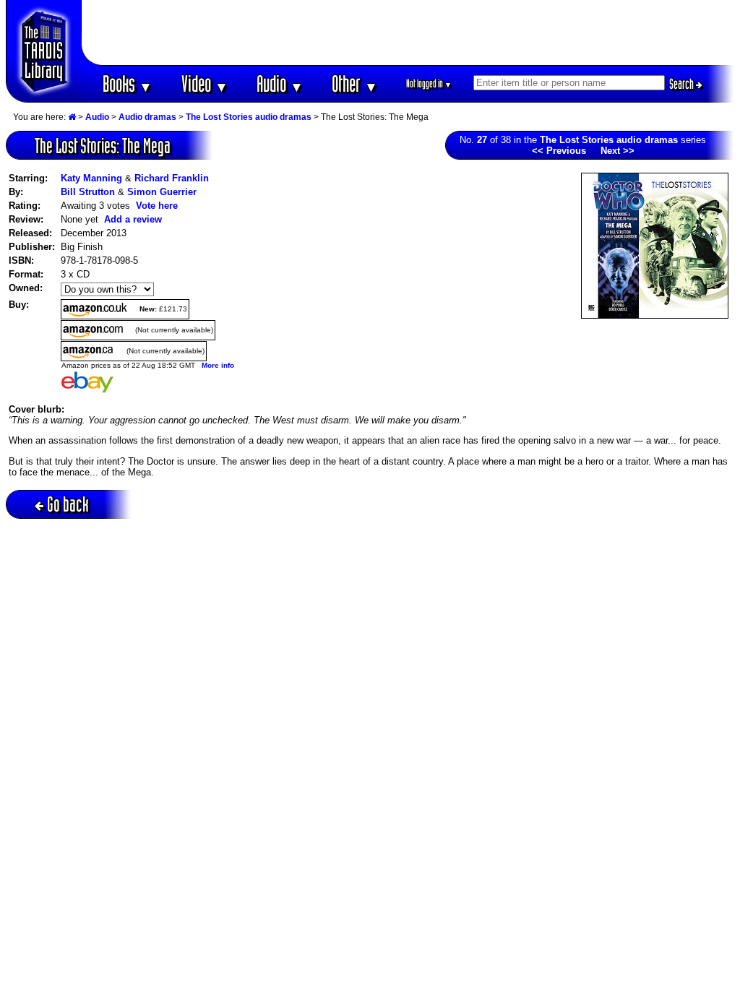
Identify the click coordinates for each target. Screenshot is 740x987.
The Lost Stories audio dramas (248, 117)
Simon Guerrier (162, 191)
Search (682, 84)
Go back (68, 504)
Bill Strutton (88, 191)
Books (127, 83)
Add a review (133, 219)
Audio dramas (147, 117)
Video (204, 83)
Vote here (157, 205)
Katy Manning (91, 178)
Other (355, 83)
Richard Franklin (171, 178)
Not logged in (429, 83)
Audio (280, 83)
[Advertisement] (408, 32)
